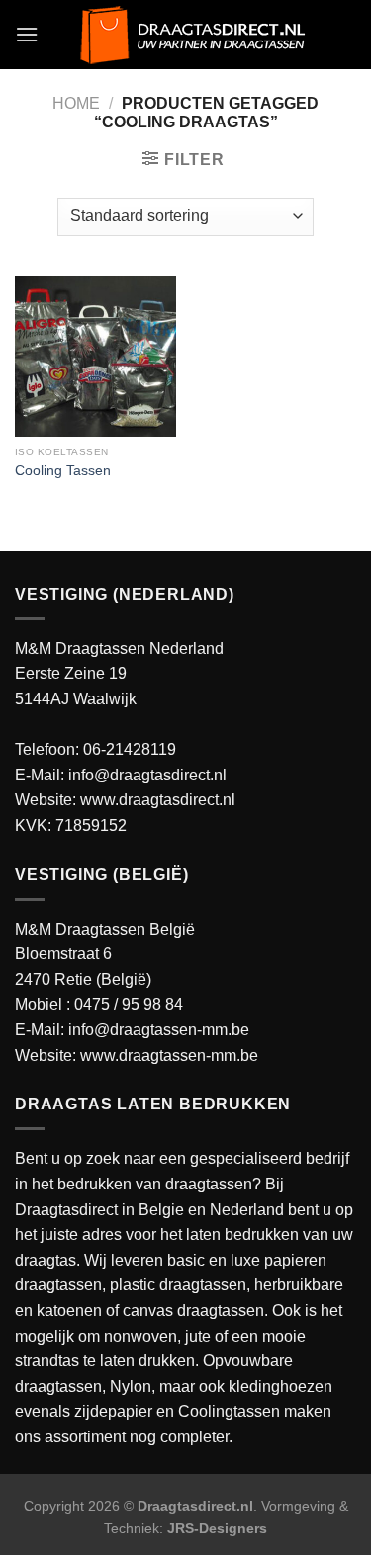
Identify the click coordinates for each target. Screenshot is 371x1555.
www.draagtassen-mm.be (169, 1055)
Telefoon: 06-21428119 (95, 749)
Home (76, 103)
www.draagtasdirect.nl (157, 799)
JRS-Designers (217, 1528)
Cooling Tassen (63, 470)
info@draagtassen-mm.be (158, 1030)
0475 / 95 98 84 (128, 1004)
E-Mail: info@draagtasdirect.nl (121, 775)
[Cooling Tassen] (95, 356)
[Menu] (27, 34)
